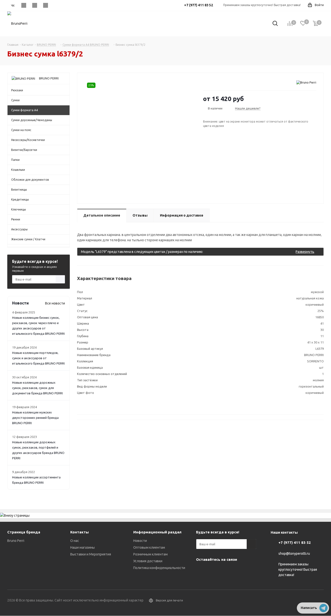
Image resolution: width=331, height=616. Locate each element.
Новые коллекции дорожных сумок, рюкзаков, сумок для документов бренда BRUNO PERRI (37, 388)
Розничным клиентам (150, 554)
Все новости (55, 303)
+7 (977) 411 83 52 (294, 542)
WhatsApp (45, 5)
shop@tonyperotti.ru (294, 553)
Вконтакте (12, 5)
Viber (34, 5)
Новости (140, 541)
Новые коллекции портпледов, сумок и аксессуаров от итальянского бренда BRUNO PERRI (38, 358)
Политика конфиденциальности (159, 568)
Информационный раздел (157, 532)
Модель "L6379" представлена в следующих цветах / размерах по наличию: (197, 252)
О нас (74, 541)
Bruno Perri (15, 541)
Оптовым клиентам (149, 547)
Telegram (23, 5)
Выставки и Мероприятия (90, 554)
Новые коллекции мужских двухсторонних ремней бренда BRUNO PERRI (35, 418)
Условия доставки (147, 561)
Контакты (79, 532)
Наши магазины (82, 547)
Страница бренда (23, 532)
